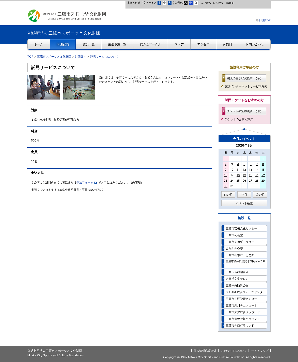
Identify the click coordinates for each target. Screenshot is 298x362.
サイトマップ (259, 350)
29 (263, 180)
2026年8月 (244, 145)
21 (256, 175)
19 (244, 175)
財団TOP (265, 20)
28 (257, 180)
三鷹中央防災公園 (237, 285)
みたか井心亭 (234, 248)
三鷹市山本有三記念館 (240, 255)
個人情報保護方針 (205, 350)
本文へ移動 (133, 2)
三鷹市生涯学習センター (241, 298)
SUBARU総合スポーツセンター (246, 292)
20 (250, 175)
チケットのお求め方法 (239, 119)
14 (256, 169)
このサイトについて (234, 350)
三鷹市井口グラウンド (240, 325)
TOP (30, 56)
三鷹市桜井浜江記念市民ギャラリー (245, 263)
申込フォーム (84, 182)
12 (244, 169)
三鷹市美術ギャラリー (240, 241)
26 (244, 180)
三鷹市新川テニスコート (241, 305)
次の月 (260, 194)
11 (238, 169)
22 (263, 175)
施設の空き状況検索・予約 (244, 78)
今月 (244, 194)
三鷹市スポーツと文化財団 (54, 56)
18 (238, 175)
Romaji (230, 2)
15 (263, 169)
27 (250, 180)
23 (225, 180)
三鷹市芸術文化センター (241, 228)
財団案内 (80, 56)
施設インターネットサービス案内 (246, 86)
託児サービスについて (104, 56)
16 (225, 175)
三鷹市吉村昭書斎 (237, 272)
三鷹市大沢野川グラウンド (243, 318)
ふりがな (206, 2)
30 (225, 186)
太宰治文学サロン (237, 278)
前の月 (228, 194)
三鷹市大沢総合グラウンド (243, 312)
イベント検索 (244, 203)
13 (250, 169)
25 (238, 180)
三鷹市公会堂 (234, 235)
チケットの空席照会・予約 (244, 111)
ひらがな (218, 2)
